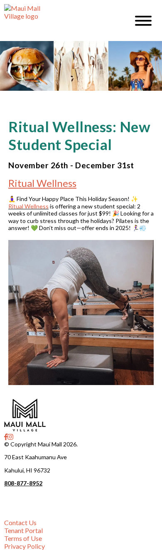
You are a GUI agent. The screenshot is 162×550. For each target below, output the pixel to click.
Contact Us (20, 522)
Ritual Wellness (42, 183)
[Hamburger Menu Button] (143, 21)
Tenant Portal (23, 530)
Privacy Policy (24, 546)
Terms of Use (23, 538)
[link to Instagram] (10, 437)
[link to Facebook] (5, 437)
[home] (60, 20)
